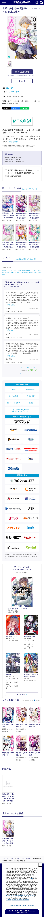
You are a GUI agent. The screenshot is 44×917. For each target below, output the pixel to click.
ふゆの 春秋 (14, 92)
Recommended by (28, 700)
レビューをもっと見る (28, 367)
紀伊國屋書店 (30, 389)
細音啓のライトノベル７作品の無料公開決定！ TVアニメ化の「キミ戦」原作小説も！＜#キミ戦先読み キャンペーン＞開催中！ (22, 272)
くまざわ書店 (13, 396)
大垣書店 (13, 389)
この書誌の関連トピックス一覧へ (26, 259)
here (31, 878)
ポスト (8, 108)
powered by (24, 370)
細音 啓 (9, 88)
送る (26, 108)
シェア (17, 108)
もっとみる (21, 694)
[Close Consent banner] (40, 864)
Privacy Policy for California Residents (22, 905)
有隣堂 (30, 403)
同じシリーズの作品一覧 (29, 189)
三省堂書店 (30, 396)
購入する (22, 81)
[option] (8, 790)
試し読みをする (23, 72)
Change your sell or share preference (17, 899)
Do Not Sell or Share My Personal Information (20, 895)
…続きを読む (13, 142)
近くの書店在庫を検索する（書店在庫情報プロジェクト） (22, 410)
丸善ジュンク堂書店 (13, 403)
